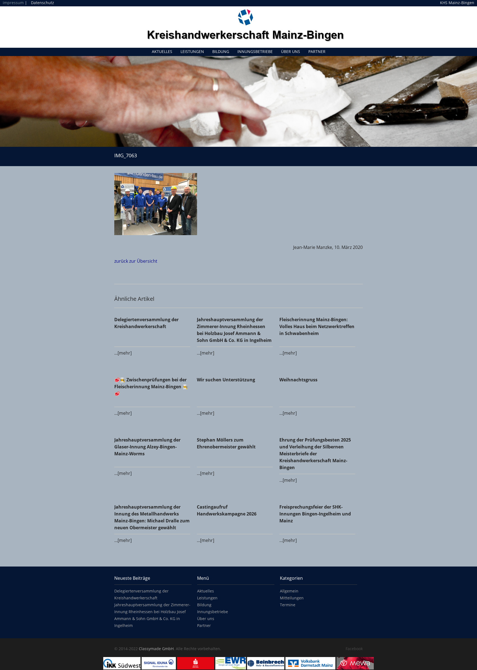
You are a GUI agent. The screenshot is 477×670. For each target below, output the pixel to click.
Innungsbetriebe (255, 51)
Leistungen (192, 51)
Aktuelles (162, 51)
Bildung (220, 51)
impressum (13, 2)
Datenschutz (42, 2)
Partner (316, 51)
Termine (287, 604)
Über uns (290, 51)
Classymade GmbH (156, 648)
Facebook (354, 648)
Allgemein (289, 591)
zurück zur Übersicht (135, 261)
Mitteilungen (292, 597)
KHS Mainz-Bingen (457, 3)
